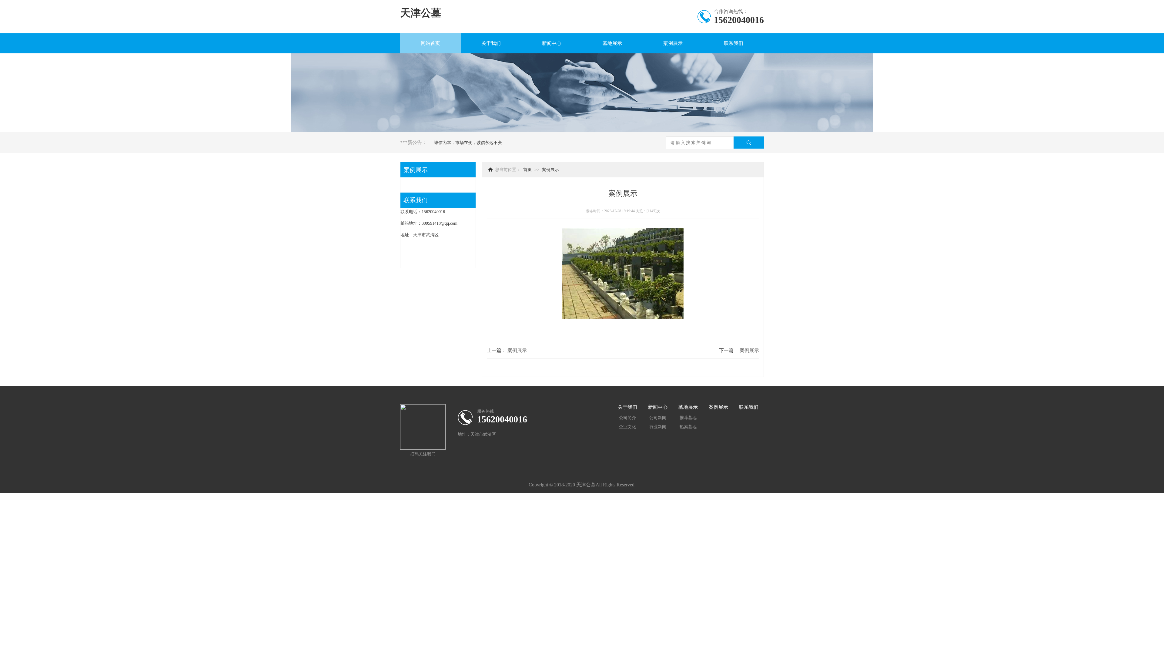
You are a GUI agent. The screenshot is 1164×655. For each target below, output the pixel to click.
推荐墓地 (688, 417)
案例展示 (673, 43)
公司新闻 (657, 417)
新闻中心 (551, 43)
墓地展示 (612, 43)
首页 (527, 169)
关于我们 (491, 43)
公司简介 (627, 417)
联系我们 (733, 43)
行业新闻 (657, 427)
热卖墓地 (688, 427)
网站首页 (430, 43)
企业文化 (627, 427)
